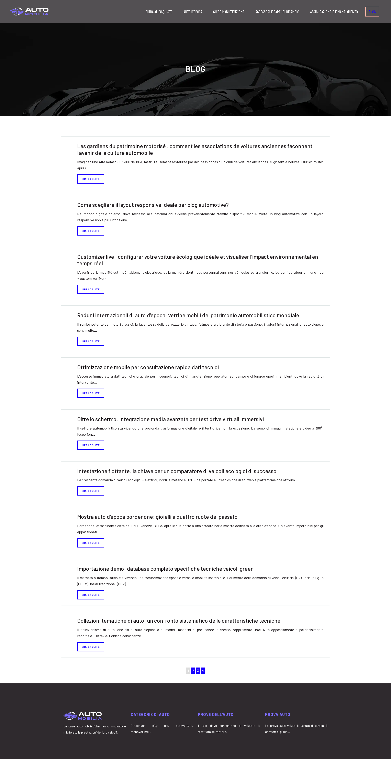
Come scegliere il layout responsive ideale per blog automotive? (153, 204)
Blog (372, 11)
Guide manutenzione (229, 11)
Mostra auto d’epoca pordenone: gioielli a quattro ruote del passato (157, 516)
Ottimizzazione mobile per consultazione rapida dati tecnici (148, 367)
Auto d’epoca (192, 11)
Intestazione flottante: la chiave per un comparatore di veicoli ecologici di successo (177, 471)
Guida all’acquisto (159, 11)
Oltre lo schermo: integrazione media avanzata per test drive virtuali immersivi (170, 419)
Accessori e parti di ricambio (277, 11)
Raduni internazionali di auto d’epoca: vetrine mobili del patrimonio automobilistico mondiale (188, 315)
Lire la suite (91, 179)
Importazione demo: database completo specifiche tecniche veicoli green (165, 568)
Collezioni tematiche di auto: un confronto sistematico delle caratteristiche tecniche (178, 620)
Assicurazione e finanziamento (334, 11)
